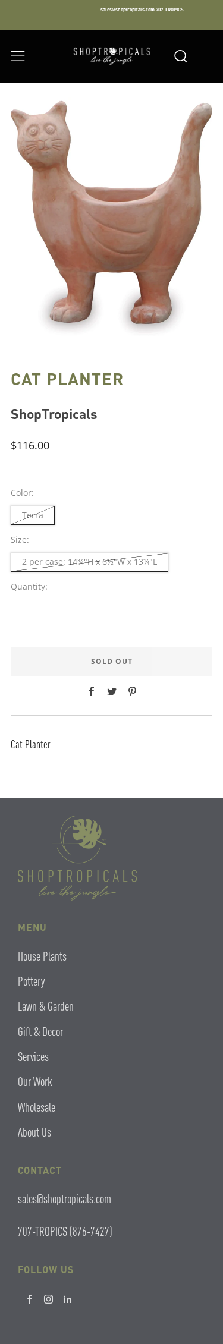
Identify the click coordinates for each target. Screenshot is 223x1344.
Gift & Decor (40, 1031)
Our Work (35, 1081)
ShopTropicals (54, 413)
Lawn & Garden (46, 1005)
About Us (34, 1131)
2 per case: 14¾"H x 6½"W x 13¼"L (89, 561)
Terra (32, 515)
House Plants (42, 956)
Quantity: (29, 587)
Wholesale (36, 1107)
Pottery (31, 980)
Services (33, 1056)
